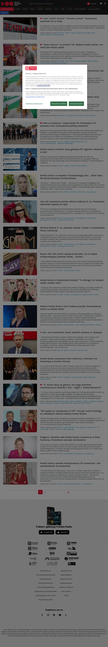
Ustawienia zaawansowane (34, 103)
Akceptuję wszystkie (76, 103)
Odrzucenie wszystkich (58, 103)
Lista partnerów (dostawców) (35, 97)
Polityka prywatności (43, 85)
